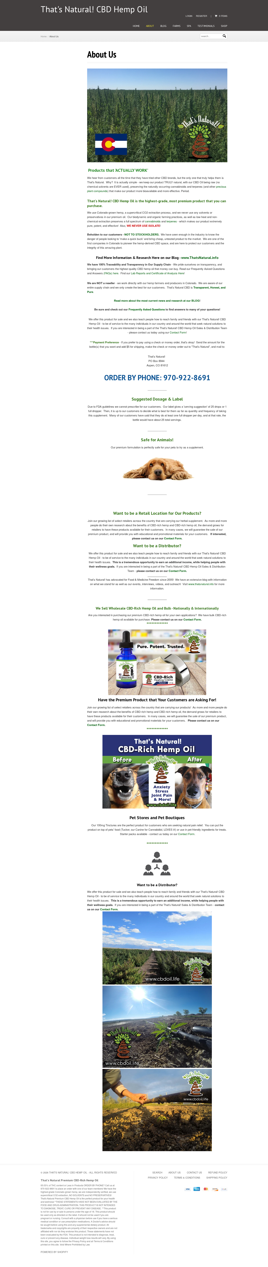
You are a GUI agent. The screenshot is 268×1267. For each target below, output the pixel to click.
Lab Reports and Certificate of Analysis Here (157, 273)
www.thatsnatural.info (201, 584)
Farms (176, 26)
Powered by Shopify (54, 1252)
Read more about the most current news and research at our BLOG (156, 301)
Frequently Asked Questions (147, 309)
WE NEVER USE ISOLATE (143, 226)
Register (201, 15)
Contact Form (178, 332)
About (150, 26)
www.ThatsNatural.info (199, 257)
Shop (224, 26)
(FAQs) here (111, 273)
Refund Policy (217, 1172)
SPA (189, 26)
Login (189, 15)
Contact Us (194, 1172)
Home (136, 26)
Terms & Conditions (187, 1177)
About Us (174, 1172)
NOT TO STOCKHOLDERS (141, 234)
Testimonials (206, 26)
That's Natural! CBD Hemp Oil (94, 9)
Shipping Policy (216, 1177)
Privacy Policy (158, 1177)
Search (157, 1172)
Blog (163, 26)
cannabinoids (153, 221)
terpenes (171, 221)
